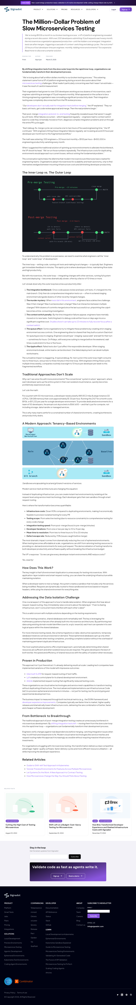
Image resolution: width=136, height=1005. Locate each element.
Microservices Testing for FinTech (59, 964)
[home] (13, 9)
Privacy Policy (9, 992)
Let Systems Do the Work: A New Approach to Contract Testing (55, 772)
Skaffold (34, 946)
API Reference (51, 912)
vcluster (34, 920)
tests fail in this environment (64, 300)
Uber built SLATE (34, 674)
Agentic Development (13, 951)
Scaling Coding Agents (55, 968)
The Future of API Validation (56, 960)
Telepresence (36, 908)
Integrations (9, 929)
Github (48, 925)
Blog (78, 920)
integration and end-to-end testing (54, 114)
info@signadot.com (95, 926)
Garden (34, 938)
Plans (6, 920)
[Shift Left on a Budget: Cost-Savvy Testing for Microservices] (68, 814)
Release (34, 929)
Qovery (34, 925)
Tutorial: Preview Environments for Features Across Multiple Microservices (59, 769)
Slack (48, 920)
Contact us (80, 925)
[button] (38, 9)
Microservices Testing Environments (60, 951)
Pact (32, 933)
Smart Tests (8, 912)
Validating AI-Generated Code (58, 955)
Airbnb (30, 681)
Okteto (34, 916)
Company (80, 908)
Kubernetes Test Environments (16, 960)
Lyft (28, 677)
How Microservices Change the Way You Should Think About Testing (56, 776)
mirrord (34, 912)
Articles (49, 972)
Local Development (12, 938)
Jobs (6, 916)
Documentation (52, 908)
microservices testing (32, 83)
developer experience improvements (39, 702)
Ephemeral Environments (14, 955)
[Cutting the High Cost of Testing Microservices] (24, 814)
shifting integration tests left (63, 723)
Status (48, 916)
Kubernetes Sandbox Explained (58, 943)
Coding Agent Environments (15, 964)
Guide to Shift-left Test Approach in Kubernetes (48, 765)
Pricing (64, 9)
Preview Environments (13, 943)
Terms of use (22, 992)
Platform (7, 908)
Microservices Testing (13, 947)
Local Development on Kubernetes (60, 934)
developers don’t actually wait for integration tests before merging (56, 105)
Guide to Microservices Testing (58, 947)
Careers (79, 916)
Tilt (32, 942)
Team (78, 912)
